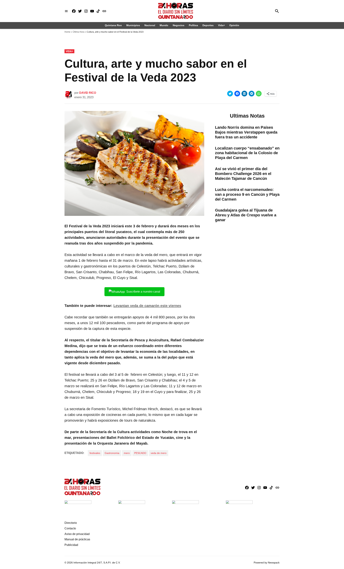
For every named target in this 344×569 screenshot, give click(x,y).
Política (193, 25)
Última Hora (78, 32)
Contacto (70, 528)
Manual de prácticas (77, 539)
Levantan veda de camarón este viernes (147, 306)
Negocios (178, 25)
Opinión (234, 25)
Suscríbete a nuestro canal (143, 291)
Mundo (164, 25)
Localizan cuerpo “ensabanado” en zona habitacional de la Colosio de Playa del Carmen (247, 153)
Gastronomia (112, 453)
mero (127, 453)
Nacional (149, 25)
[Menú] (66, 11)
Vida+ (221, 25)
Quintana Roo (113, 25)
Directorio (70, 522)
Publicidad (71, 544)
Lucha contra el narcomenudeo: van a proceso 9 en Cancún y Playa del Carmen (247, 194)
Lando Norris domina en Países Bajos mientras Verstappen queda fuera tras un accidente (246, 132)
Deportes (208, 25)
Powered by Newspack (267, 562)
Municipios (133, 25)
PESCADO (140, 453)
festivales (95, 453)
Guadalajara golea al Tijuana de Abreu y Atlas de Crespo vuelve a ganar (245, 215)
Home (67, 32)
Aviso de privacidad (77, 533)
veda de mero (158, 453)
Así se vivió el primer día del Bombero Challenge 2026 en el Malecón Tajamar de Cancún (243, 174)
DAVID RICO (87, 92)
